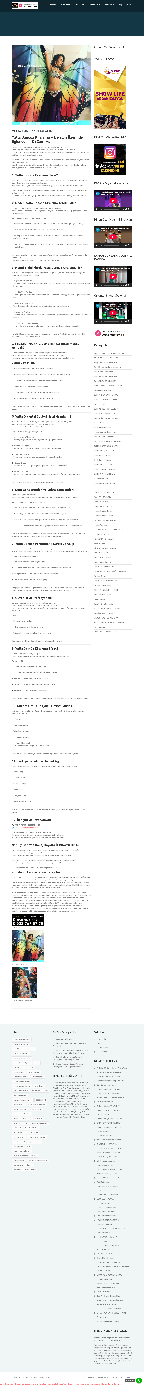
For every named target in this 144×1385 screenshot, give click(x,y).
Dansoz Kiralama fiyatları (22, 1063)
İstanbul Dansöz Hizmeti (103, 511)
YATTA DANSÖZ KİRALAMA (32, 131)
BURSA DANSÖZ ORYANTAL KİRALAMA (109, 386)
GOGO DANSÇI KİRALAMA (104, 506)
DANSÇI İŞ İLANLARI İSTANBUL (106, 395)
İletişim (128, 5)
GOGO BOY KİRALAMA (102, 497)
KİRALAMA (17, 1128)
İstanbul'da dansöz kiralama (37, 1160)
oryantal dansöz (19, 1137)
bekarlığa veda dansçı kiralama (24, 1049)
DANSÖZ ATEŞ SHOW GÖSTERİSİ (106, 409)
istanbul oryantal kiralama (22, 1114)
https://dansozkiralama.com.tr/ (26, 828)
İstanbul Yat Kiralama (101, 525)
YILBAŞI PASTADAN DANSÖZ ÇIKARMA (109, 623)
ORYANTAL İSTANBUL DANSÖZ (105, 567)
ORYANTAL (34, 1132)
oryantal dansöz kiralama (37, 1137)
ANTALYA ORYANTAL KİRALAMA (106, 358)
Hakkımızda (65, 5)
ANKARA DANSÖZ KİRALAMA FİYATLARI (109, 353)
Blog (120, 5)
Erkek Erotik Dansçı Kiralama (104, 469)
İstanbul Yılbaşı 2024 (101, 534)
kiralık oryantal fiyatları (39, 1123)
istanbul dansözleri (20, 1109)
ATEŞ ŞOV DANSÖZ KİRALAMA (105, 363)
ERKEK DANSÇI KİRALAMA (104, 451)
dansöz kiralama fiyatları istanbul (106, 432)
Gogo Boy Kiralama (101, 502)
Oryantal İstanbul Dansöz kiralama (25, 1156)
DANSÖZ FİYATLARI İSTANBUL (105, 414)
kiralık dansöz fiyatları (21, 1123)
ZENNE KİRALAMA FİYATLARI (105, 632)
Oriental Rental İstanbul (102, 562)
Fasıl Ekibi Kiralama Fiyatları (104, 483)
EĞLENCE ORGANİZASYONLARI (106, 446)
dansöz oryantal (38, 1077)
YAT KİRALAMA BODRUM (103, 613)
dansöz (31, 1067)
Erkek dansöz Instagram (103, 455)
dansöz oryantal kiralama (22, 1086)
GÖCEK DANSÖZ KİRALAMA (104, 493)
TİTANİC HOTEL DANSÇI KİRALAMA (107, 609)
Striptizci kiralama (100, 599)
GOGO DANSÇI (41, 1100)
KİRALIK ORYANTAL (101, 553)
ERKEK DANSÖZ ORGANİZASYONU (107, 465)
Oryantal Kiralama (100, 576)
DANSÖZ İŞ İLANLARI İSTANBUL (106, 418)
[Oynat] (97, 209)
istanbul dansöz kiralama (36, 1105)
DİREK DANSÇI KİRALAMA (104, 437)
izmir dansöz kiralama (21, 1118)
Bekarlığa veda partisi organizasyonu (107, 367)
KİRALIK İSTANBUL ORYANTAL (105, 548)
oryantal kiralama (35, 1142)
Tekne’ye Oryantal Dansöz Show (106, 604)
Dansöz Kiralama (100, 423)
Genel (96, 488)
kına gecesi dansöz (20, 1132)
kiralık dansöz (37, 1118)
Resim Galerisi (109, 5)
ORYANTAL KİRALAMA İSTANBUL (106, 581)
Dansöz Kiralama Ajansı (102, 428)
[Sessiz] (126, 209)
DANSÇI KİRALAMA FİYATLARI (105, 400)
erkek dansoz (39, 1086)
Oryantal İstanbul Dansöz (22, 1151)
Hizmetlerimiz (79, 5)
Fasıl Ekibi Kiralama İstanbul (23, 1100)
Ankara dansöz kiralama (22, 1039)
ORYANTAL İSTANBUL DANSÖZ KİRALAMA (110, 571)
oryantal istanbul (19, 1142)
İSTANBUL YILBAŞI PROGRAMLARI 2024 (109, 530)
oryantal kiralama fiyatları (22, 1146)
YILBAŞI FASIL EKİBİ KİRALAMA (106, 618)
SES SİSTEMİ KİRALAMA (103, 595)
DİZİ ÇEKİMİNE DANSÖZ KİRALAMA (107, 441)
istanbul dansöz (19, 1105)
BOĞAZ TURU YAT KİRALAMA (105, 381)
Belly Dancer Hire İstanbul (103, 372)
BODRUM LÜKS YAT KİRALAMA (105, 376)
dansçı (37, 1063)
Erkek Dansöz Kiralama (102, 460)
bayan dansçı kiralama (21, 1044)
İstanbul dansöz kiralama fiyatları (25, 1170)
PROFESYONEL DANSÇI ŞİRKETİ (106, 590)
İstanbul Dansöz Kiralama (103, 516)
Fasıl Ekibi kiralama (20, 1095)
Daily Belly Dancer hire (102, 390)
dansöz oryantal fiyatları (22, 1081)
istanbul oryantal (36, 1109)
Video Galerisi (95, 5)
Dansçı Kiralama (100, 404)
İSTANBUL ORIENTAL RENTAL (105, 520)
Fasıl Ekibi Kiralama (101, 479)
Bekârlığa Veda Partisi (21, 1053)
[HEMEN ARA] (139, 1380)
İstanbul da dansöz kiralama (23, 1165)
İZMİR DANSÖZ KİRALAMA (104, 539)
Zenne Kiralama (100, 627)
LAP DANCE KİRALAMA (103, 558)
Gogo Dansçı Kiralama (64, 1039)
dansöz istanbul (19, 1072)
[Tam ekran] (129, 209)
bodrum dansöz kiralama (22, 1058)
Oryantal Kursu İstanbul (102, 585)
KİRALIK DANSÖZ (100, 544)
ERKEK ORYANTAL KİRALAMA (105, 474)
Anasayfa (53, 5)
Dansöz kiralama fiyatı (21, 1077)
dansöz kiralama (34, 1072)
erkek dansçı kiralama (21, 1091)
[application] (113, 200)
